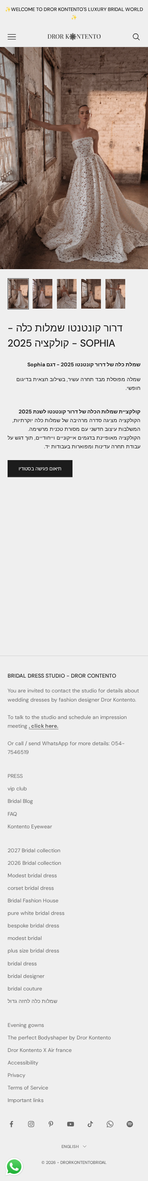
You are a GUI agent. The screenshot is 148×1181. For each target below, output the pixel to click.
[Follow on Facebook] (11, 1124)
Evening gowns (26, 1025)
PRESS (15, 776)
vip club (17, 788)
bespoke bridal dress (33, 925)
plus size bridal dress (33, 950)
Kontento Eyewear (30, 826)
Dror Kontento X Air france (40, 1050)
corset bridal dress (31, 888)
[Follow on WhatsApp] (110, 1124)
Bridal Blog (20, 801)
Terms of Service (28, 1087)
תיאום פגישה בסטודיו (40, 468)
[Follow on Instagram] (31, 1124)
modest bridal (25, 938)
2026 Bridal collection (34, 862)
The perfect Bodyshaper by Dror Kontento (59, 1037)
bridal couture (25, 988)
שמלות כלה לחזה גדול (32, 1001)
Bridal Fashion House (33, 900)
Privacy (16, 1075)
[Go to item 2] (42, 293)
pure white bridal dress (36, 913)
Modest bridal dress (32, 875)
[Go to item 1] (18, 293)
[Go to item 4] (91, 293)
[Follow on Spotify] (130, 1124)
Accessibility (23, 1062)
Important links (26, 1100)
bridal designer (26, 976)
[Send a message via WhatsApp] (14, 1166)
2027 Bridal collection (34, 850)
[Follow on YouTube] (70, 1124)
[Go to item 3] (66, 293)
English (70, 1146)
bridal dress (22, 963)
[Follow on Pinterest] (51, 1124)
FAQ (12, 813)
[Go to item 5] (115, 293)
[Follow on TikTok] (90, 1124)
